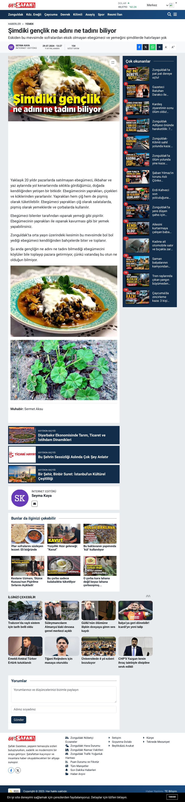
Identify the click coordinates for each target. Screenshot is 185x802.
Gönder (19, 720)
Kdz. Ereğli (33, 14)
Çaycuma (50, 14)
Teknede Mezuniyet (158, 741)
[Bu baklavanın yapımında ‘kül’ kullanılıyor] (100, 533)
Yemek (29, 23)
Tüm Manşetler (79, 766)
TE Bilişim (171, 791)
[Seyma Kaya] (20, 498)
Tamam (172, 797)
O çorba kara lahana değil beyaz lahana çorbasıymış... (96, 582)
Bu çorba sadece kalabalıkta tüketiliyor (61, 580)
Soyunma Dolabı (122, 741)
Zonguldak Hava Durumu (85, 745)
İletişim (116, 737)
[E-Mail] (35, 504)
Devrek (65, 14)
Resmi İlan (114, 14)
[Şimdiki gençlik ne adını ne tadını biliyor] (64, 88)
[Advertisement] (76, 149)
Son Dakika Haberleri (83, 770)
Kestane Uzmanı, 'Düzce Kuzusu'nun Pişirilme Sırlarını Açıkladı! (26, 582)
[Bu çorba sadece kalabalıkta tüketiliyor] (63, 565)
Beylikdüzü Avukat (123, 745)
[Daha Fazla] (160, 47)
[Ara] (169, 14)
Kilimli (77, 14)
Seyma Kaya (42, 495)
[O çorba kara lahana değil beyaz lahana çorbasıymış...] (100, 565)
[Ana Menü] (174, 14)
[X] (18, 770)
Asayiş (90, 14)
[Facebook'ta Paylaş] (139, 47)
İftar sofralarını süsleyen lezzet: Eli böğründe (27, 547)
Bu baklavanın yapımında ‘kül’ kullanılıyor (99, 547)
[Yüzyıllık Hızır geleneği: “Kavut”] (63, 533)
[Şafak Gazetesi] (21, 5)
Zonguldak (15, 14)
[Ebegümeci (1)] (63, 369)
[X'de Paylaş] (146, 47)
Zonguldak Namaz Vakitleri (86, 750)
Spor (101, 14)
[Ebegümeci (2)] (63, 301)
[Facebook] (11, 770)
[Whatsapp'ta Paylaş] (152, 47)
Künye (150, 737)
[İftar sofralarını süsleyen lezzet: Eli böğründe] (27, 533)
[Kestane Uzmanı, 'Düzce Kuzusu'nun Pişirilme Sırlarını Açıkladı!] (27, 565)
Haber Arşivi (77, 774)
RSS (16, 791)
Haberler (14, 23)
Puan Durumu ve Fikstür (84, 761)
